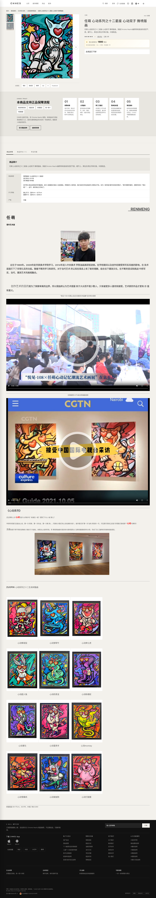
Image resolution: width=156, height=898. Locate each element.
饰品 (43, 3)
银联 (134, 893)
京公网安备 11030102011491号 (29, 893)
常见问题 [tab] (34, 152)
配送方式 (88, 843)
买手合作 (111, 846)
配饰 (49, 3)
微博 (37, 85)
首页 (7, 11)
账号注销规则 (67, 853)
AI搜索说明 (134, 856)
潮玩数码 (13, 11)
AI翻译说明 (134, 846)
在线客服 (10, 849)
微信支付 (140, 893)
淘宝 (19, 849)
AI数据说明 (134, 853)
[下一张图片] (76, 47)
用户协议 (66, 840)
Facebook (55, 85)
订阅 (145, 825)
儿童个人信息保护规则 (70, 850)
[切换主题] (143, 4)
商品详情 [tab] (10, 152)
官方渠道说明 (23, 128)
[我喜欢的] (128, 4)
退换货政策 (35, 128)
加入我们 (111, 856)
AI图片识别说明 (135, 860)
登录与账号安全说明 (69, 860)
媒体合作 (111, 853)
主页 (27, 3)
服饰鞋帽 (36, 3)
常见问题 (88, 853)
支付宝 (147, 893)
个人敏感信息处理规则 (70, 846)
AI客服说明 (134, 850)
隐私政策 (66, 843)
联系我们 (111, 843)
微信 (24, 85)
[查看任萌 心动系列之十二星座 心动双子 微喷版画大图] (47, 46)
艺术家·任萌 (21, 11)
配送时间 (88, 856)
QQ (43, 85)
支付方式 (88, 850)
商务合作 (111, 850)
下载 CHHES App (13, 836)
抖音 (26, 849)
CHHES (16, 3)
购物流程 (88, 840)
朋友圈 (31, 85)
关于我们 (111, 840)
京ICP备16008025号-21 (12, 893)
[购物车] (132, 4)
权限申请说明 (67, 856)
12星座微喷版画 (31, 11)
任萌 (86, 15)
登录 (113, 3)
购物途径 (88, 860)
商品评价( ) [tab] (22, 152)
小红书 (34, 849)
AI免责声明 (134, 840)
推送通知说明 (135, 843)
